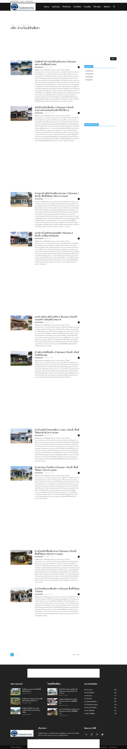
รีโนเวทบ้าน (97, 7)
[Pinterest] (97, 735)
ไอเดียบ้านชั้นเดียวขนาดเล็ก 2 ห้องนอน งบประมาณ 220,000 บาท (68, 701)
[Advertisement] (63, 17)
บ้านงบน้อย (87, 7)
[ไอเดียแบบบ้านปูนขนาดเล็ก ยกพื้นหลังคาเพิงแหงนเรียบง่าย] (15, 701)
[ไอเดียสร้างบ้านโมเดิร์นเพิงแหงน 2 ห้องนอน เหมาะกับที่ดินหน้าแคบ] (21, 67)
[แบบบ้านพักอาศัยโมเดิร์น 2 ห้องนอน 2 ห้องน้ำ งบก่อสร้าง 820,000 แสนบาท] (21, 322)
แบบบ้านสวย (56, 7)
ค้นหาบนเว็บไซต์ (14, 1)
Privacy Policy (29, 1)
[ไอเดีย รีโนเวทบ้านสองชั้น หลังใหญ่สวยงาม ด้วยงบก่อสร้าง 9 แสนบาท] (52, 691)
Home (22, 1)
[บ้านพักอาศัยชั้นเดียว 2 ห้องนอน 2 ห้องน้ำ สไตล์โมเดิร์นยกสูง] (21, 358)
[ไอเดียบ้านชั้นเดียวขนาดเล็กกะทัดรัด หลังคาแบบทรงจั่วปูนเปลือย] (15, 710)
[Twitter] (102, 735)
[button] (114, 7)
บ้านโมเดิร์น (77, 7)
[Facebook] (86, 735)
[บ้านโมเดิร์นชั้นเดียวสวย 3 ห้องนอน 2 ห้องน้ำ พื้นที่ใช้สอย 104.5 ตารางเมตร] (21, 557)
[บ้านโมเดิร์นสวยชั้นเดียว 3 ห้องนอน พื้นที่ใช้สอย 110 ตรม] (21, 594)
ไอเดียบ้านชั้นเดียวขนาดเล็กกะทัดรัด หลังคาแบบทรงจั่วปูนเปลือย (31, 710)
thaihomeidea (39, 67)
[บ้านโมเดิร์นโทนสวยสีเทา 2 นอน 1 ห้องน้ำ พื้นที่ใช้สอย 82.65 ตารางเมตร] (21, 435)
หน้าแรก (46, 7)
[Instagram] (92, 735)
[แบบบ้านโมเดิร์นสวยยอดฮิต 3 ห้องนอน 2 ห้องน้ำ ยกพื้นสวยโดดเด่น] (21, 239)
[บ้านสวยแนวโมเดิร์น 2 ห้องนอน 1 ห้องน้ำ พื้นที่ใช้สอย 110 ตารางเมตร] (21, 473)
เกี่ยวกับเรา (107, 7)
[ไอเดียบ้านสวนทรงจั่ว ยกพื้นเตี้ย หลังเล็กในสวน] (15, 691)
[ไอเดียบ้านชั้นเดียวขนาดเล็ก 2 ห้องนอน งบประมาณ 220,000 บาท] (52, 701)
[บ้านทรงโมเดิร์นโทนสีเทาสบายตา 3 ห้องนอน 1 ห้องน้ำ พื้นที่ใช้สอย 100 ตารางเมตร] (21, 199)
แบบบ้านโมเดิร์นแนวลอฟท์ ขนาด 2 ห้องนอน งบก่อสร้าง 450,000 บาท (69, 711)
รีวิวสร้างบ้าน (67, 7)
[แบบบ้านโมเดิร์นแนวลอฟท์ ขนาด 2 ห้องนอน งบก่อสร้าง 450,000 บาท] (52, 711)
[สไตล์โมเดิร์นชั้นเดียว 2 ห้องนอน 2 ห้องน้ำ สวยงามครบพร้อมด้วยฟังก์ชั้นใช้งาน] (21, 113)
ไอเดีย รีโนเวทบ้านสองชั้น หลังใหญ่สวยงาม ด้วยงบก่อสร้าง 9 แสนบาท (68, 691)
